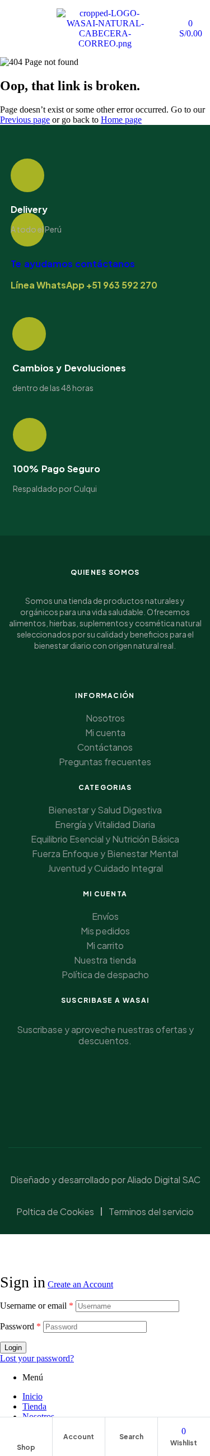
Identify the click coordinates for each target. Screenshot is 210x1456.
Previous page (25, 119)
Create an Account (80, 1284)
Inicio (32, 1396)
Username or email (36, 1305)
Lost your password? (37, 1358)
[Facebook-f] (85, 1097)
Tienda (34, 1406)
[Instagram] (126, 1097)
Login (13, 1347)
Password (20, 1326)
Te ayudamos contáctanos (73, 263)
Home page (121, 119)
